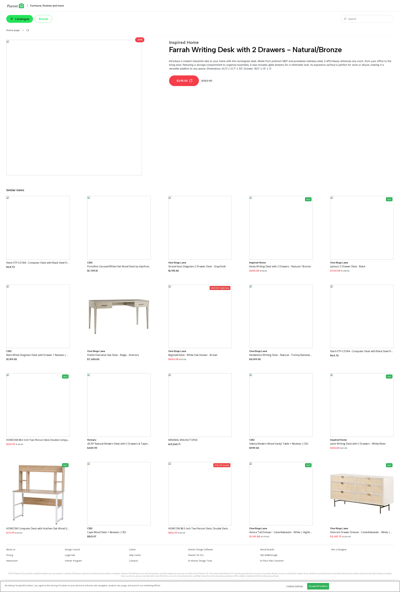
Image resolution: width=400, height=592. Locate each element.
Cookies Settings (294, 586)
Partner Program (73, 560)
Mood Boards (267, 549)
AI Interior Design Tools (200, 560)
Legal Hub (70, 555)
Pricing (9, 555)
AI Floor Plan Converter (272, 560)
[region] (200, 586)
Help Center (135, 555)
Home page (13, 30)
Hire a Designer (339, 549)
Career (132, 549)
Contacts (133, 560)
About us (10, 549)
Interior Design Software (200, 549)
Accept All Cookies (318, 586)
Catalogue (22, 19)
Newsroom (12, 560)
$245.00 (182, 80)
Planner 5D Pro (196, 555)
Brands (43, 19)
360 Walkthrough (268, 555)
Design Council (72, 549)
